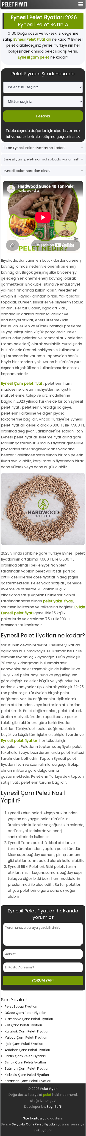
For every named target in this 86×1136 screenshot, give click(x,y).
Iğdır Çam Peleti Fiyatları (24, 1043)
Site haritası (32, 1118)
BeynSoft (54, 1106)
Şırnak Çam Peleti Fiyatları (25, 1062)
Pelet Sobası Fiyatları (21, 1006)
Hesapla (43, 116)
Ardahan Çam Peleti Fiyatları (27, 1050)
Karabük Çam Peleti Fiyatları (27, 1031)
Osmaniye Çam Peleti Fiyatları (29, 1019)
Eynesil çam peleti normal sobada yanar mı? (41, 159)
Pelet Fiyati (49, 1088)
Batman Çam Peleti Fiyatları (27, 1068)
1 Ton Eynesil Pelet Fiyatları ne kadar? (34, 147)
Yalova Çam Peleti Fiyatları (26, 1037)
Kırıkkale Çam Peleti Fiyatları (27, 1074)
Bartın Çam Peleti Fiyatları (25, 1056)
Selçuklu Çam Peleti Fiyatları (34, 1124)
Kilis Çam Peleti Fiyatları (23, 1025)
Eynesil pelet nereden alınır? (27, 170)
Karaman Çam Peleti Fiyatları (28, 1081)
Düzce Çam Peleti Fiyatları (26, 1012)
